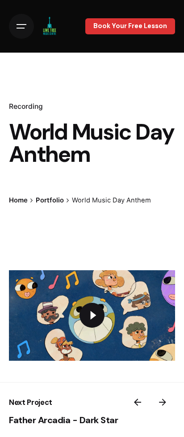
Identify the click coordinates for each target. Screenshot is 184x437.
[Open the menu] (21, 26)
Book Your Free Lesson (130, 25)
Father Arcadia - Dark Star (63, 420)
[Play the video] (92, 315)
